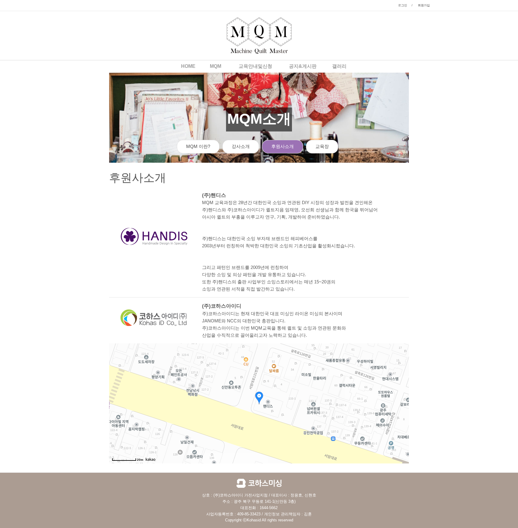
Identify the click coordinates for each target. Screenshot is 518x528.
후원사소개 (282, 146)
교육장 (322, 146)
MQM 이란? (198, 146)
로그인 (402, 5)
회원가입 (424, 5)
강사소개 (241, 146)
